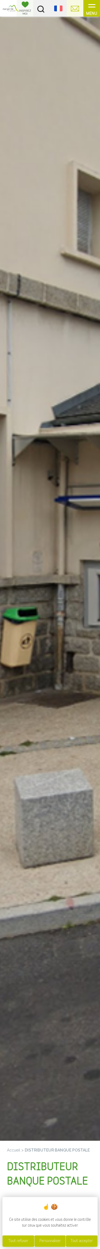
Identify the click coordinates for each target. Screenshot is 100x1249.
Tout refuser (18, 1241)
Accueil (13, 1150)
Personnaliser (50, 1241)
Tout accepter (82, 1241)
